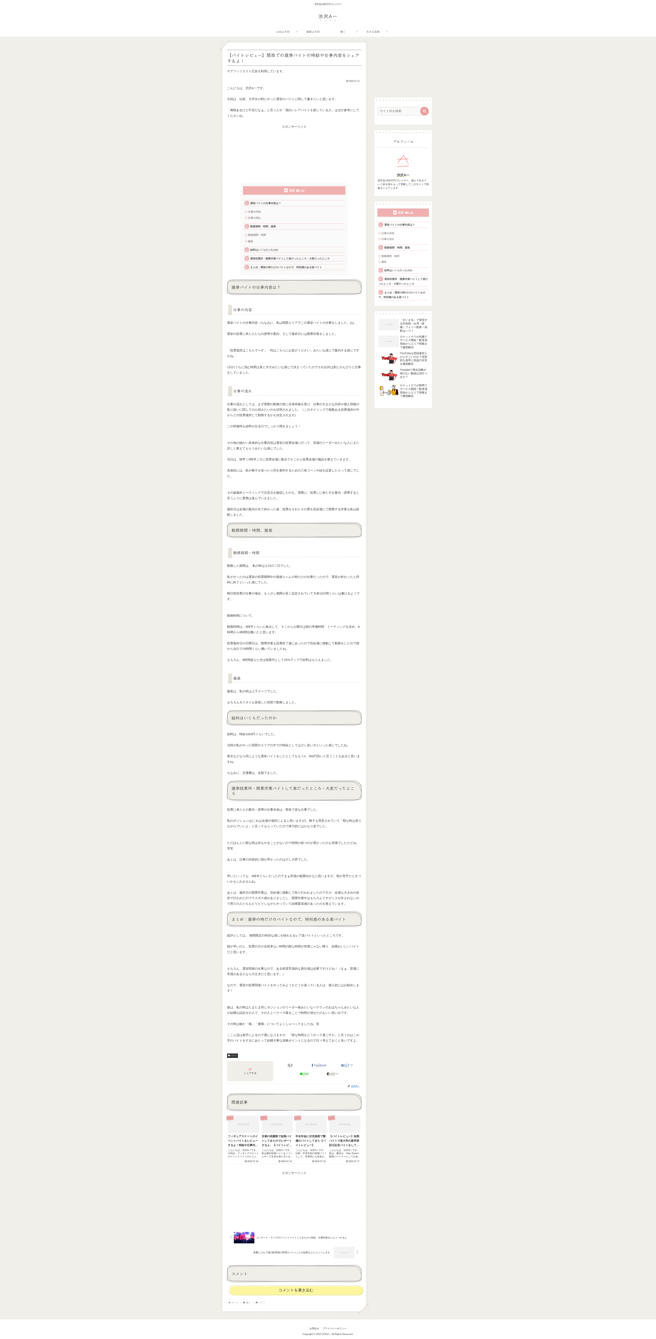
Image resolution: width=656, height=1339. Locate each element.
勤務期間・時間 (257, 234)
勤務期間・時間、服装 (263, 226)
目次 (292, 190)
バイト (234, 1055)
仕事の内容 (254, 211)
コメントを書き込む (295, 1290)
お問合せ (314, 1328)
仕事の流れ (254, 217)
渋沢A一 (403, 175)
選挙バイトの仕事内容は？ (265, 203)
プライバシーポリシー (335, 1328)
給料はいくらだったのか (264, 249)
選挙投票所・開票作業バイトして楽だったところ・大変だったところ (290, 258)
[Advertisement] (294, 153)
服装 (250, 241)
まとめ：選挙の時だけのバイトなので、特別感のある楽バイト (286, 267)
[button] (333, 1074)
